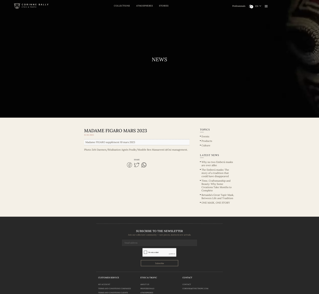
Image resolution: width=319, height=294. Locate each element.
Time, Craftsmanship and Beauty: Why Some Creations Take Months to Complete (216, 185)
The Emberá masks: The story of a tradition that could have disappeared (215, 173)
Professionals (238, 6)
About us (144, 284)
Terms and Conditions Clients (113, 293)
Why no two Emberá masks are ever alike (217, 163)
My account (104, 284)
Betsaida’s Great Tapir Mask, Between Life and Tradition (217, 196)
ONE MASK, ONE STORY (215, 202)
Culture (205, 145)
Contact (186, 284)
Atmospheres (144, 5)
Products (206, 140)
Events (205, 136)
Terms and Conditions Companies (114, 288)
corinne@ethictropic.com (195, 288)
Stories (164, 5)
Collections (122, 5)
